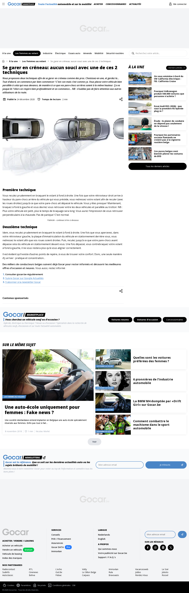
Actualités (135, 4)
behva (32, 575)
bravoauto (114, 575)
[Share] (121, 99)
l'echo (59, 569)
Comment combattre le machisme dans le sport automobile (151, 424)
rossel (165, 575)
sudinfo (6, 572)
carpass (86, 575)
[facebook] (147, 547)
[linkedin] (163, 547)
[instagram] (155, 547)
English (101, 538)
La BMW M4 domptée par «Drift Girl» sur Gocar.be (157, 403)
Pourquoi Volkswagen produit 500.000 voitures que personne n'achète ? (169, 94)
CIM (73, 585)
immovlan (113, 569)
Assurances (57, 543)
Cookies (10, 585)
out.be (59, 572)
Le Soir (165, 569)
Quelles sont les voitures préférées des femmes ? (152, 359)
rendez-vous (141, 575)
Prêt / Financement (61, 538)
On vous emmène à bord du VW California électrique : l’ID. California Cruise (168, 79)
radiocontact (8, 569)
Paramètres (26, 585)
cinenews (33, 572)
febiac (59, 575)
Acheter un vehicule (12, 545)
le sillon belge (89, 572)
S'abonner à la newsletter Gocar (23, 282)
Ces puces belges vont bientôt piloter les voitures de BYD (168, 154)
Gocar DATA (57, 547)
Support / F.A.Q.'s (107, 557)
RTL (31, 569)
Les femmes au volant (34, 61)
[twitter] (171, 547)
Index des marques (12, 558)
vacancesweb (141, 569)
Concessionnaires (116, 4)
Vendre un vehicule (12, 549)
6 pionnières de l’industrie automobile (153, 381)
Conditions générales (61, 585)
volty (84, 569)
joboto (165, 572)
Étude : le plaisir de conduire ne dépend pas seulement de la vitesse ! (169, 123)
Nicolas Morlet (43, 431)
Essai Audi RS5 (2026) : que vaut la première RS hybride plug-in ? (168, 109)
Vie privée (42, 585)
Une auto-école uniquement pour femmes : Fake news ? (42, 409)
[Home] (3, 61)
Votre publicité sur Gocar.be (112, 553)
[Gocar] (22, 4)
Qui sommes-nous (107, 549)
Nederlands (104, 534)
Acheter (98, 4)
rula (111, 572)
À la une (13, 61)
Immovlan (56, 551)
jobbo (138, 572)
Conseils (55, 534)
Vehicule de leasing (12, 553)
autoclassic (7, 575)
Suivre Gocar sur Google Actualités (24, 278)
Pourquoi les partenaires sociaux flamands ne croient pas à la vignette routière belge (167, 138)
